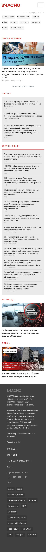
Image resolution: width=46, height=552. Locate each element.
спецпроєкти (17, 28)
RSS (8, 467)
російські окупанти (17, 517)
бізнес (36, 17)
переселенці (23, 17)
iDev (19, 442)
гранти (13, 22)
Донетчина (13, 506)
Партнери (12, 455)
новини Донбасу (15, 494)
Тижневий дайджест (18, 461)
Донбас (32, 500)
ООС (10, 534)
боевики (32, 534)
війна (4, 22)
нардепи (36, 22)
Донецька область (16, 500)
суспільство (8, 17)
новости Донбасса (17, 523)
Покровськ (13, 529)
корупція (24, 22)
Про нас (11, 449)
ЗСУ (24, 506)
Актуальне (7, 300)
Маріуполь (27, 529)
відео (5, 28)
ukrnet (10, 489)
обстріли (20, 534)
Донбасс (12, 512)
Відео (5, 343)
